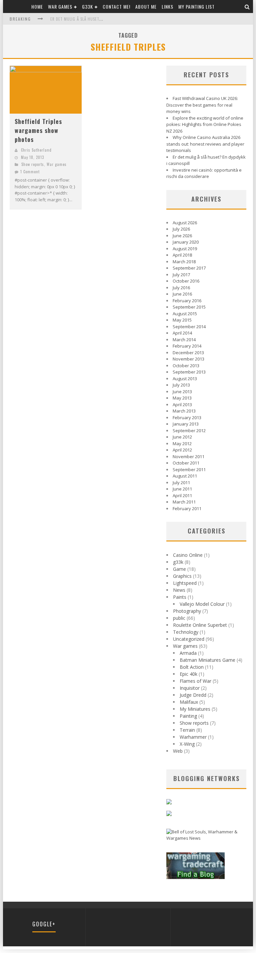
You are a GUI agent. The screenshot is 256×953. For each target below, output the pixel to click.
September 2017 (189, 268)
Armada (188, 653)
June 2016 (182, 294)
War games (60, 6)
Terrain (187, 730)
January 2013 (186, 424)
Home (37, 6)
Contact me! (116, 6)
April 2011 (182, 495)
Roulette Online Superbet (200, 625)
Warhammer (193, 737)
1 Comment (30, 171)
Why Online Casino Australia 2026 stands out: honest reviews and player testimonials (205, 143)
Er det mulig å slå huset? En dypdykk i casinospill (99, 19)
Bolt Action (192, 667)
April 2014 (182, 333)
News (179, 590)
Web (178, 751)
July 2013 (181, 385)
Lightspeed (185, 583)
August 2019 (185, 249)
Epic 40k (188, 674)
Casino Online (188, 555)
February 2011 (187, 508)
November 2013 (188, 359)
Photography (187, 611)
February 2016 (187, 301)
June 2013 (182, 392)
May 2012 (182, 444)
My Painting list (196, 6)
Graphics (182, 576)
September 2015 (189, 307)
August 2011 (185, 476)
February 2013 (187, 418)
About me (146, 6)
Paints (179, 597)
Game (179, 569)
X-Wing (187, 744)
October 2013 (186, 366)
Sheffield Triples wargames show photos (38, 130)
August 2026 (185, 223)
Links (167, 6)
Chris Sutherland (36, 150)
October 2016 (186, 281)
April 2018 (182, 255)
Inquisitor (190, 688)
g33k (87, 6)
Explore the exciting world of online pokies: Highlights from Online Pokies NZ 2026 (204, 124)
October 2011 (186, 463)
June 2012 (182, 437)
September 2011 (189, 470)
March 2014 (184, 340)
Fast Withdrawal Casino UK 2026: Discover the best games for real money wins (202, 104)
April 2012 (182, 450)
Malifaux (189, 702)
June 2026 (182, 236)
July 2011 (181, 482)
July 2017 (181, 275)
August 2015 (185, 314)
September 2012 (189, 431)
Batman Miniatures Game (207, 660)
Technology (185, 632)
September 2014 (189, 327)
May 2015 (182, 320)
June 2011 (182, 489)
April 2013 (182, 405)
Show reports (32, 164)
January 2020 (186, 242)
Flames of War (195, 681)
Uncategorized (188, 639)
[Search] (247, 6)
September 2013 (189, 372)
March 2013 (184, 411)
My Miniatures (195, 709)
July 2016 (181, 288)
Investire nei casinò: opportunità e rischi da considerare (204, 173)
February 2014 (187, 346)
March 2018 (184, 262)
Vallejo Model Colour (202, 604)
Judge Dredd (193, 695)
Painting (188, 716)
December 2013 (188, 353)
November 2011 (188, 457)
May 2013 (182, 398)
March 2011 (184, 502)
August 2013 (185, 379)
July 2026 (181, 229)
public (179, 618)
